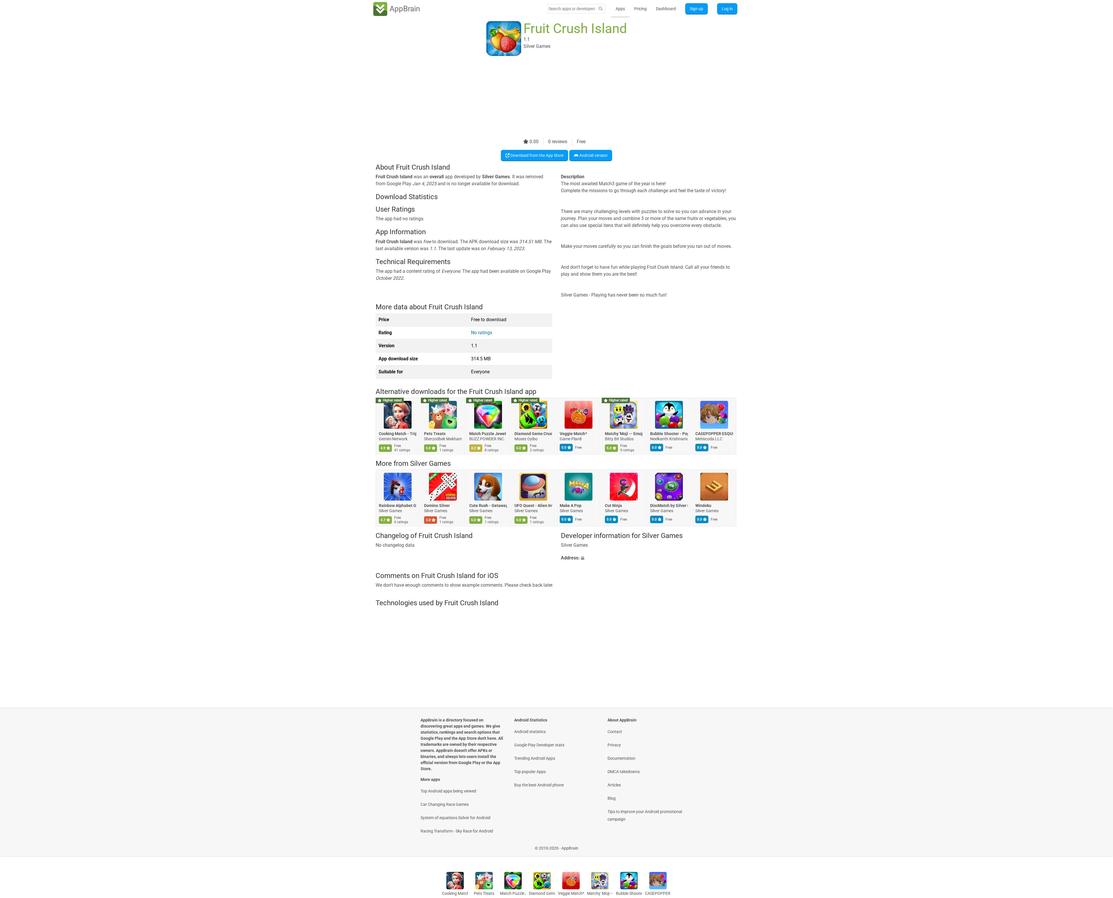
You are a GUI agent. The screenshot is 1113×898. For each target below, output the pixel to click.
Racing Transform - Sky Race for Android (457, 831)
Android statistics (530, 731)
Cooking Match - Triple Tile (398, 433)
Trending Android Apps (534, 758)
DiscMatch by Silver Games (669, 505)
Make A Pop (570, 505)
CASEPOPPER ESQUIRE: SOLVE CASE (714, 433)
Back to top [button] (1098, 845)
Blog (612, 798)
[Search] (600, 8)
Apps (620, 8)
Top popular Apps (530, 771)
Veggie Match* (573, 433)
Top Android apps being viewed (448, 791)
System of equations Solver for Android (455, 817)
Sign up (696, 8)
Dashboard (666, 8)
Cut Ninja (613, 505)
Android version (593, 155)
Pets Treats (434, 433)
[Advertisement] (549, 97)
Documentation (621, 758)
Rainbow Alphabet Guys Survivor (398, 505)
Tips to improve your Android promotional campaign (645, 815)
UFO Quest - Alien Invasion (533, 505)
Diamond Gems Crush (533, 433)
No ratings (481, 332)
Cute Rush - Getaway (488, 505)
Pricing (640, 8)
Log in (727, 8)
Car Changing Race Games (445, 804)
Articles (614, 785)
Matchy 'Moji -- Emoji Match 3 (624, 433)
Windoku (703, 505)
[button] (649, 558)
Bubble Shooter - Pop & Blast (669, 433)
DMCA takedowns (624, 771)
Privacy (614, 745)
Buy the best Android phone (539, 785)
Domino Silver (437, 505)
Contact (615, 731)
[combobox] (572, 8)
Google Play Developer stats (539, 745)
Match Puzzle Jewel (487, 433)
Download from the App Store (536, 155)
